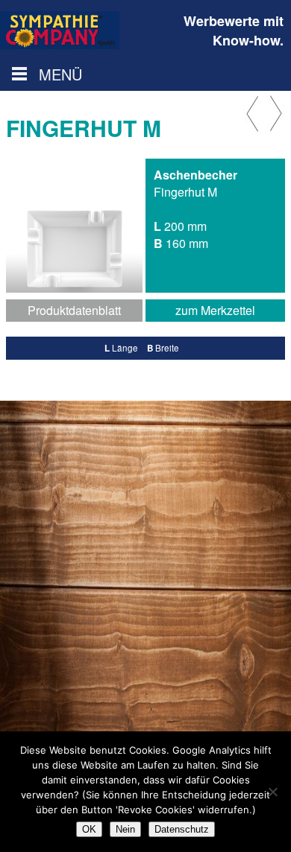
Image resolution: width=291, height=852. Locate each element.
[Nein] (272, 791)
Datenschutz (181, 829)
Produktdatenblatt (74, 310)
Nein (125, 829)
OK (89, 829)
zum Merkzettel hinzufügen (215, 312)
